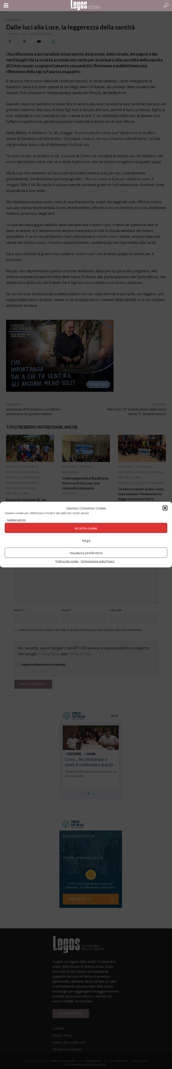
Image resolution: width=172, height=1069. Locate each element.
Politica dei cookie (67, 561)
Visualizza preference (86, 552)
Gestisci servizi (16, 520)
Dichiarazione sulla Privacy (97, 561)
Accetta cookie (86, 528)
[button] (165, 508)
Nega (86, 540)
